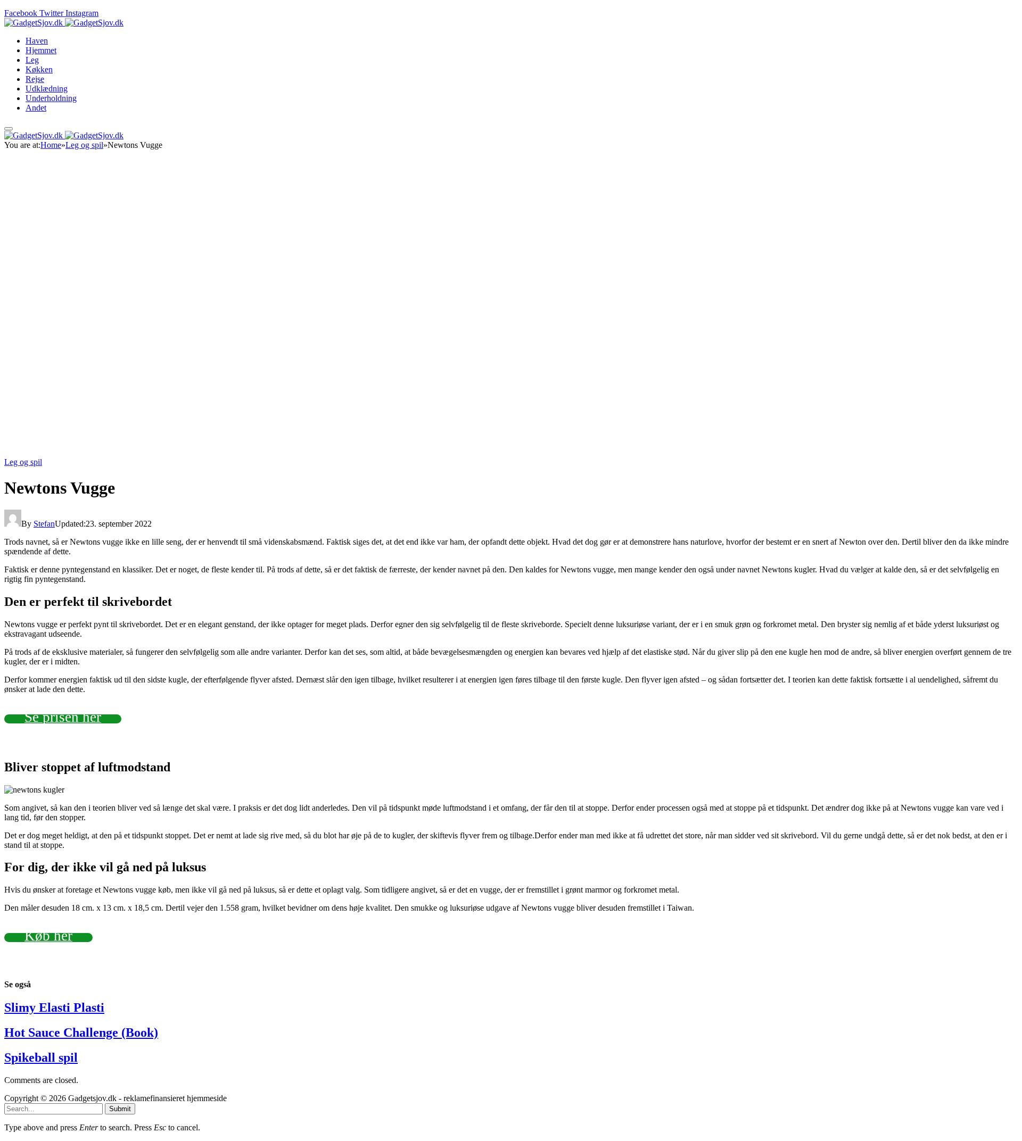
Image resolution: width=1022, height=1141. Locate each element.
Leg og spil (23, 462)
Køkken (39, 69)
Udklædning (47, 88)
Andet (36, 107)
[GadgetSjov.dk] (63, 22)
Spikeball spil (41, 1057)
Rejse (35, 79)
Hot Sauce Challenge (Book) (81, 1032)
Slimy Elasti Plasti (54, 1007)
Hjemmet (41, 50)
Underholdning (51, 98)
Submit (120, 1109)
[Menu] (8, 128)
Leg (32, 59)
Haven (37, 40)
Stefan (44, 523)
